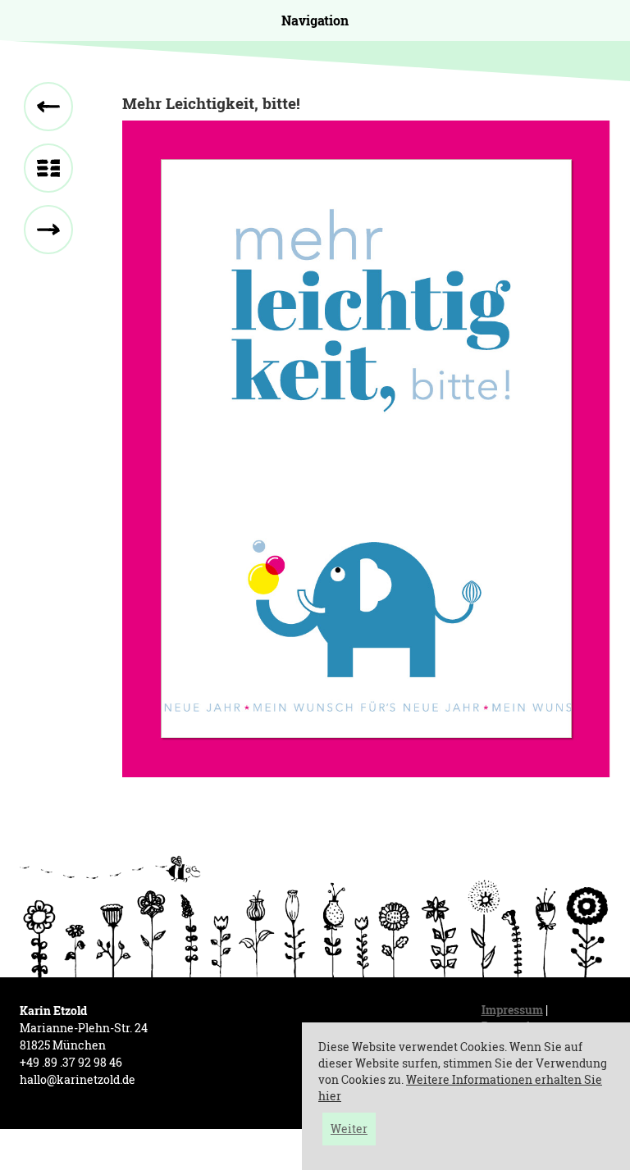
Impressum (512, 1009)
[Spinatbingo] (48, 229)
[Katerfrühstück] (48, 106)
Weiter (349, 1128)
